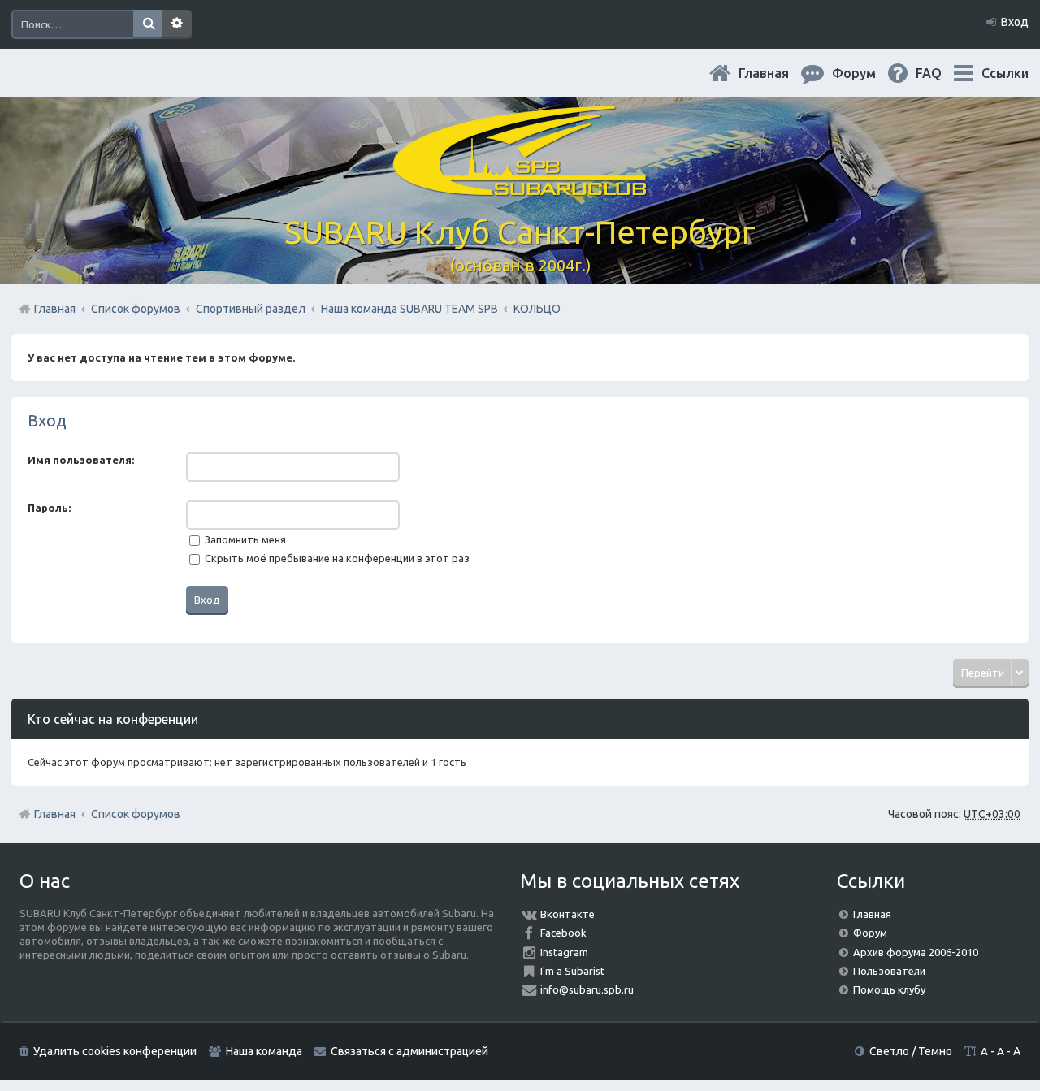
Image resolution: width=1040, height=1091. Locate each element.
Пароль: (49, 507)
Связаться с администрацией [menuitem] (409, 1051)
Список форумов (135, 813)
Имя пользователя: (81, 459)
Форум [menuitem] (867, 73)
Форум (870, 932)
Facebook (563, 932)
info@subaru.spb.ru (587, 989)
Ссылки (1005, 73)
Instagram (564, 952)
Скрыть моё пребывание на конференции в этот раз (336, 558)
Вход (47, 420)
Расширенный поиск (177, 24)
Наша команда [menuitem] (264, 1051)
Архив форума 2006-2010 (915, 952)
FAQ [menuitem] (942, 73)
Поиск (147, 24)
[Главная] (520, 186)
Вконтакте (567, 914)
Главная (777, 73)
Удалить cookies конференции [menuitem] (115, 1051)
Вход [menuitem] (1015, 21)
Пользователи (889, 970)
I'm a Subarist (572, 970)
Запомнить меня (244, 539)
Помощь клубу (889, 989)
